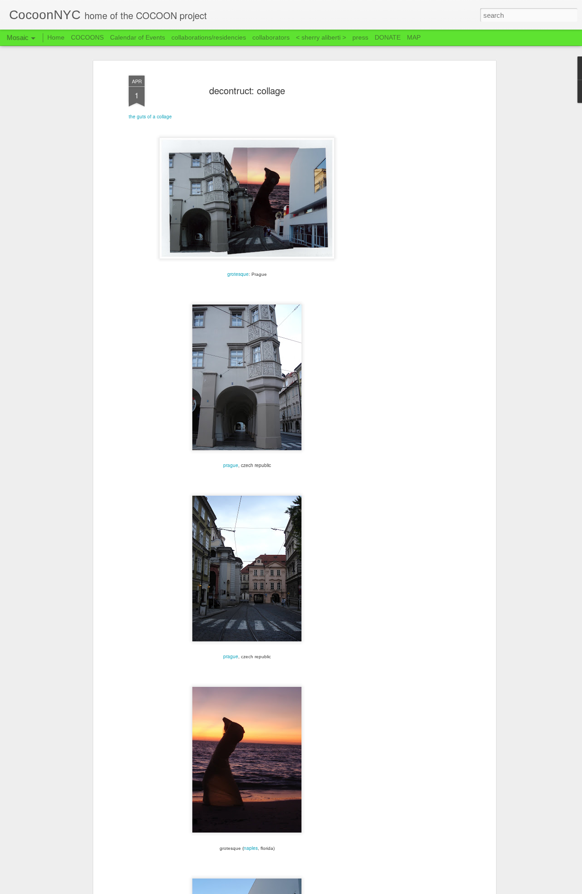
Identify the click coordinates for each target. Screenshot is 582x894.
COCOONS (87, 37)
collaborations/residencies (208, 37)
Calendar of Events (137, 37)
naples (251, 848)
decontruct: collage (247, 90)
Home (56, 37)
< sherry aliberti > (321, 37)
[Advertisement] (415, 214)
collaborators (271, 37)
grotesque (238, 274)
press (360, 37)
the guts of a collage (150, 116)
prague (230, 465)
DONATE (388, 37)
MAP (414, 37)
